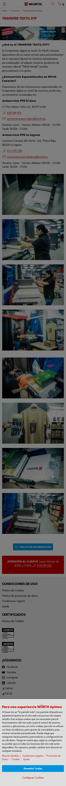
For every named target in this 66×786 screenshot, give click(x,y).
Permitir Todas (33, 768)
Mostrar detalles (10, 756)
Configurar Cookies (33, 777)
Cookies (16, 759)
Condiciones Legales (33, 756)
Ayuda (26, 759)
